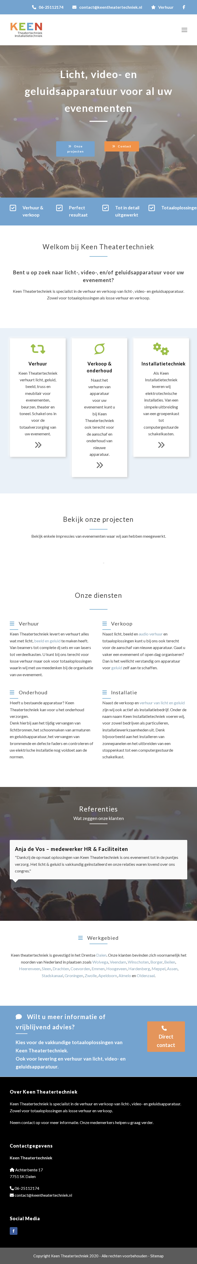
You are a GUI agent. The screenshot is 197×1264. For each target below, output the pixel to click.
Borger (156, 961)
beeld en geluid (47, 640)
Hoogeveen (116, 968)
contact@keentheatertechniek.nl (110, 7)
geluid (116, 667)
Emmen (98, 968)
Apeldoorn (107, 975)
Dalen (101, 955)
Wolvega (100, 961)
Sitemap (157, 1256)
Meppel (158, 968)
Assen (172, 968)
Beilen (169, 961)
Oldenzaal (146, 975)
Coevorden (80, 968)
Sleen (46, 968)
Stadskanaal (52, 975)
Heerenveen (29, 968)
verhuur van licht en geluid (162, 702)
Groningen (74, 975)
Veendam (118, 961)
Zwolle (91, 975)
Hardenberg (139, 968)
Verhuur (166, 7)
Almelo (125, 975)
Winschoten (138, 961)
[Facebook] (13, 1231)
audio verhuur (151, 633)
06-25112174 (51, 7)
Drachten (61, 968)
